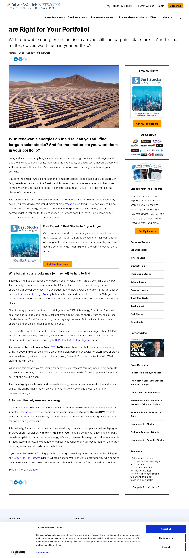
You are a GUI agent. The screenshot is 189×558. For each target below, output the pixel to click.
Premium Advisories (102, 17)
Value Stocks (136, 322)
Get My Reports (147, 231)
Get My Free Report (147, 123)
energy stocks (64, 204)
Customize (164, 538)
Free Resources (76, 17)
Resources (14, 518)
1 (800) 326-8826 (122, 5)
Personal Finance (139, 290)
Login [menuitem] (161, 5)
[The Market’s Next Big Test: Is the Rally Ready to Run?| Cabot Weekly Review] (147, 348)
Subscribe (175, 5)
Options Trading (138, 282)
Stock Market (137, 306)
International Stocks (140, 274)
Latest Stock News (54, 17)
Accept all (166, 529)
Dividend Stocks (138, 258)
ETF (53, 347)
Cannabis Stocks (138, 250)
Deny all (166, 547)
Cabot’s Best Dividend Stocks (145, 392)
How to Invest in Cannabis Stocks (147, 440)
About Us (167, 17)
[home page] (33, 6)
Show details (42, 552)
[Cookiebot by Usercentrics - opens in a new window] (18, 553)
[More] (87, 17)
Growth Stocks (137, 266)
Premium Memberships (131, 17)
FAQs (153, 17)
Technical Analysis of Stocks (144, 432)
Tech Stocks (136, 314)
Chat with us (147, 5)
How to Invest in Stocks (142, 424)
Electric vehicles (29, 412)
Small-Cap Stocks (139, 298)
